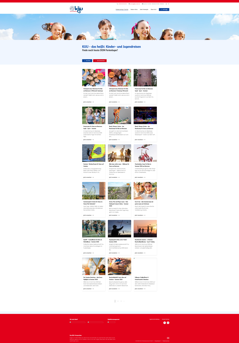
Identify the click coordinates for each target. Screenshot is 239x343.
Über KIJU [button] (153, 9)
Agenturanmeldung (154, 319)
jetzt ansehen (87, 102)
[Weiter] (124, 301)
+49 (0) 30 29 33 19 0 (122, 3)
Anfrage (165, 9)
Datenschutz (166, 341)
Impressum (158, 341)
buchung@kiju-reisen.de (135, 3)
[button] (168, 338)
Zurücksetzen (101, 60)
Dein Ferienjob (144, 9)
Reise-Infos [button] (134, 9)
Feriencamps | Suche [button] (122, 9)
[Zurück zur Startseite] (76, 9)
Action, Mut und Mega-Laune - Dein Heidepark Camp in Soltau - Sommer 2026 (118, 204)
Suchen (88, 60)
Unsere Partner (165, 319)
